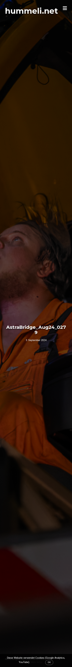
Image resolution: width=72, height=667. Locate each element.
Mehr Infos (36, 662)
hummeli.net (31, 11)
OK (49, 662)
